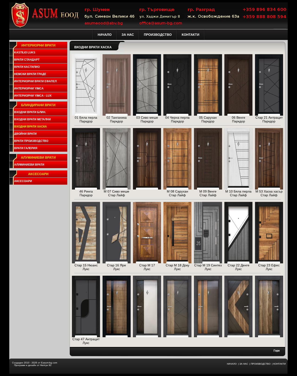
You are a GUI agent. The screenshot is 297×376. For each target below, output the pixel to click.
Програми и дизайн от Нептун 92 (33, 365)
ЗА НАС (243, 364)
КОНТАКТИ (279, 364)
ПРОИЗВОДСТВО (261, 364)
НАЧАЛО (232, 364)
